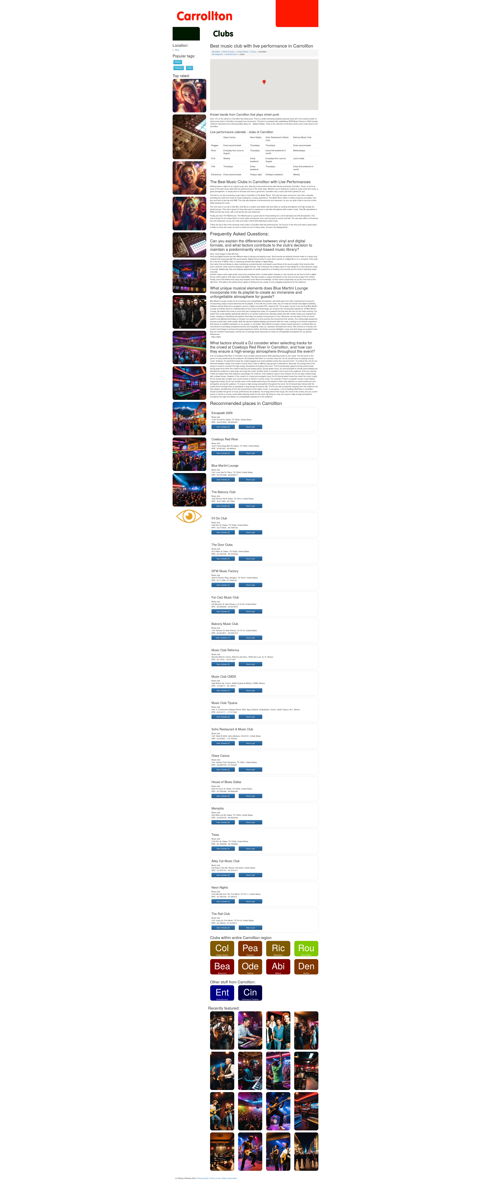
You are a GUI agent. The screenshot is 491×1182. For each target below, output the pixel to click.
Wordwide (216, 51)
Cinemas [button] (178, 68)
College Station (222, 955)
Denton (306, 973)
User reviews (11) (223, 637)
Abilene (278, 973)
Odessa (250, 973)
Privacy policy (202, 1178)
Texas (253, 51)
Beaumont (222, 973)
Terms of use (215, 1178)
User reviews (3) (223, 901)
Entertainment (231, 54)
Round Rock (306, 955)
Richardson (278, 955)
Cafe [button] (189, 68)
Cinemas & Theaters (250, 999)
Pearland (250, 955)
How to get (250, 427)
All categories (217, 54)
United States (242, 51)
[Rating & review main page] (189, 516)
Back (177, 50)
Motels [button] (177, 62)
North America (229, 51)
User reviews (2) (223, 769)
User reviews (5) (223, 427)
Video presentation (229, 1178)
